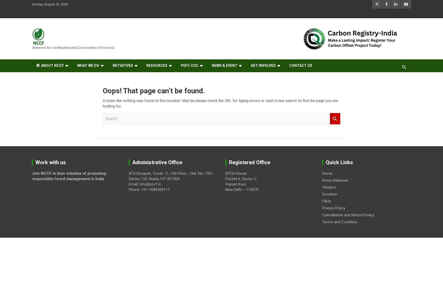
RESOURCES (156, 65)
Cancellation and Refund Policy (348, 215)
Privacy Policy (333, 208)
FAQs (326, 201)
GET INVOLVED (263, 65)
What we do (88, 65)
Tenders (329, 187)
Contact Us (300, 65)
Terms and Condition (339, 222)
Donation (329, 194)
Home (327, 173)
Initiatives (123, 65)
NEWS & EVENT (224, 65)
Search (335, 119)
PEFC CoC (189, 65)
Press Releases (335, 180)
